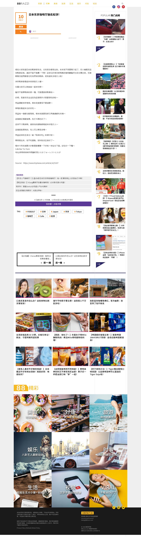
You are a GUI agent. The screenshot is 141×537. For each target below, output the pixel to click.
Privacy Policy (21, 528)
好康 (40, 3)
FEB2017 (31, 211)
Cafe (42, 216)
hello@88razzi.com (87, 520)
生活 (71, 3)
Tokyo (79, 211)
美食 (55, 3)
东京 (67, 211)
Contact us (87, 513)
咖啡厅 (30, 216)
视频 (95, 3)
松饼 (53, 216)
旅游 (63, 3)
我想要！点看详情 (53, 204)
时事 (48, 3)
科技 (87, 3)
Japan (55, 211)
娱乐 (79, 3)
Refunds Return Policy (33, 528)
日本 (44, 211)
